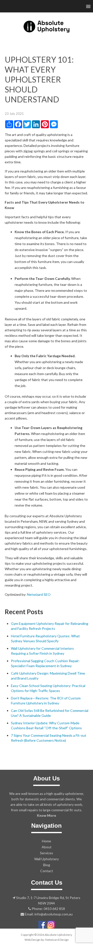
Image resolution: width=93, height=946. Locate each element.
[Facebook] (42, 924)
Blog (46, 865)
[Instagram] (51, 924)
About (47, 847)
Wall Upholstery (46, 859)
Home (46, 841)
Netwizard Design (57, 940)
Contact (46, 871)
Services (46, 853)
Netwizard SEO (39, 594)
